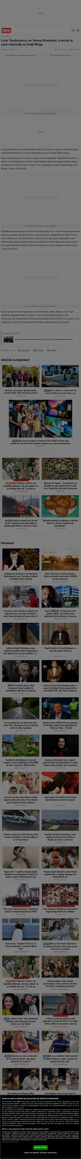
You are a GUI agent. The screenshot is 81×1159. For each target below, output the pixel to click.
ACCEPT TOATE (40, 1147)
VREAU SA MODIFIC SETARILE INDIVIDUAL (40, 1153)
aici (75, 1117)
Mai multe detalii (18, 1107)
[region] (40, 1127)
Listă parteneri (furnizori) (10, 1142)
